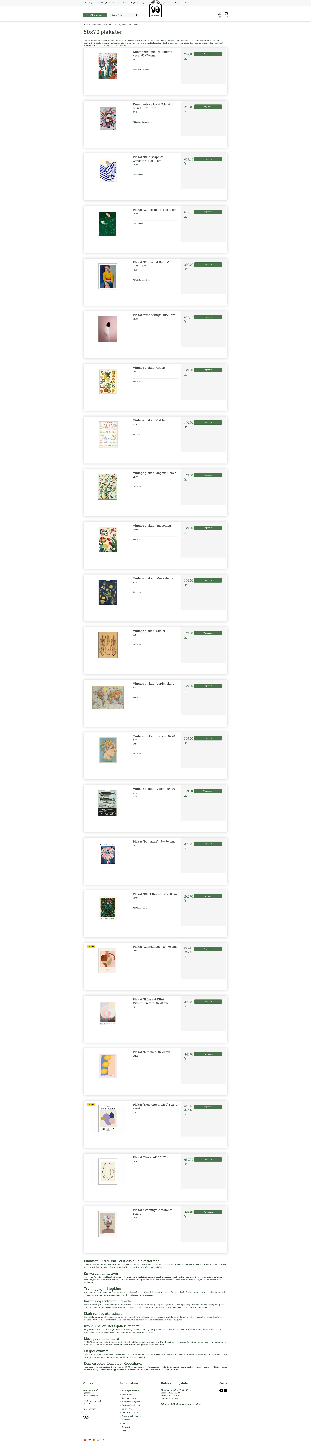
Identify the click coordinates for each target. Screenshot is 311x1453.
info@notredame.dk (92, 1401)
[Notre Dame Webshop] (155, 8)
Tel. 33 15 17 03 (89, 1403)
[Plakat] (107, 175)
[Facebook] (221, 1390)
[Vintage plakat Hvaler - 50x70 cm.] (107, 807)
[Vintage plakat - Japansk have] (107, 491)
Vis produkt (208, 54)
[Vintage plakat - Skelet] (107, 649)
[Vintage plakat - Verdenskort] (107, 702)
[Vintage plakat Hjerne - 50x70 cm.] (107, 755)
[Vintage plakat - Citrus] (107, 386)
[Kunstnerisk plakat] (107, 70)
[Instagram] (225, 1390)
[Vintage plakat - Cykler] (107, 439)
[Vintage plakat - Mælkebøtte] (107, 597)
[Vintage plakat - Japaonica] (107, 544)
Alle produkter (97, 15)
